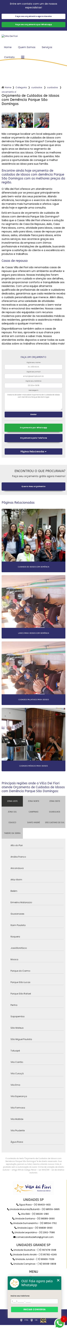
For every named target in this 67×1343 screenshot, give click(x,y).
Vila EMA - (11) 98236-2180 (34, 1213)
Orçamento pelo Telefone (33, 438)
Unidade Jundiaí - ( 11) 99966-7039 (34, 1259)
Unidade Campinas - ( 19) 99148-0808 (34, 1263)
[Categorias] (23, 57)
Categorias (21, 87)
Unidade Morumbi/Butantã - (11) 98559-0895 (34, 1209)
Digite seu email (34, 372)
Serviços (47, 47)
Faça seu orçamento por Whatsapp (33, 24)
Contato (9, 57)
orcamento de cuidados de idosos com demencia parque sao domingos (9, 91)
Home (8, 47)
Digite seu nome (34, 362)
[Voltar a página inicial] (33, 36)
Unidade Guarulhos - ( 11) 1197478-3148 (34, 1249)
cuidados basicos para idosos (52, 87)
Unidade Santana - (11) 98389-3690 (34, 1218)
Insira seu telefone (20, 1296)
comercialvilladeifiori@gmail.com (35, 1237)
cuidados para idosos (37, 87)
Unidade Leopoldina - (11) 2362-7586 (34, 1232)
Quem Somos (26, 47)
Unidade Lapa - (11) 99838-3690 (35, 1227)
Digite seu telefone (33, 381)
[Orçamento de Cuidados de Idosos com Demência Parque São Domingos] (9, 120)
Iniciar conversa (34, 1309)
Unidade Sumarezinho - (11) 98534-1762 (35, 1223)
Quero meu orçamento (33, 486)
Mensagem (33, 390)
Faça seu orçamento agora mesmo (33, 16)
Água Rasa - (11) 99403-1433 (35, 1204)
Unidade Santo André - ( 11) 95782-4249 (34, 1254)
